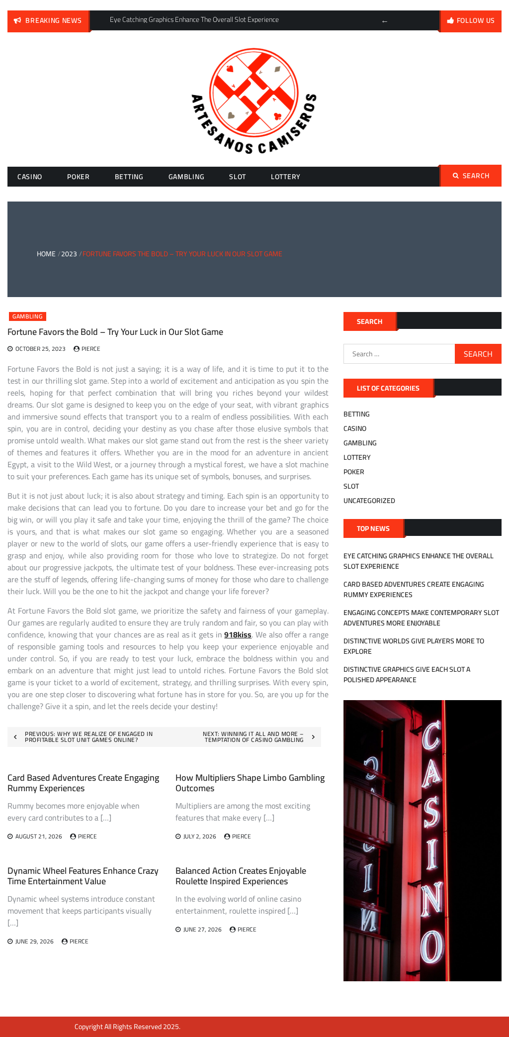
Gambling (187, 176)
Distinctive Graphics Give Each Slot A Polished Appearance (406, 674)
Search (476, 175)
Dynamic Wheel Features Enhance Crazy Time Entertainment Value (83, 876)
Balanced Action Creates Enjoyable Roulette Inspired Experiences (240, 876)
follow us (476, 20)
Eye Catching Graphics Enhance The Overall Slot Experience (418, 561)
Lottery (286, 176)
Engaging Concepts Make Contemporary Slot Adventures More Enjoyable (421, 617)
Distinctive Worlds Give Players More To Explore (413, 646)
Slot (237, 176)
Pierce (91, 348)
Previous (385, 20)
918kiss (238, 634)
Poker (78, 176)
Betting (129, 176)
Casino (29, 176)
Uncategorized (369, 500)
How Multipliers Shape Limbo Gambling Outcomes (250, 783)
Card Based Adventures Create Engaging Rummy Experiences (83, 783)
